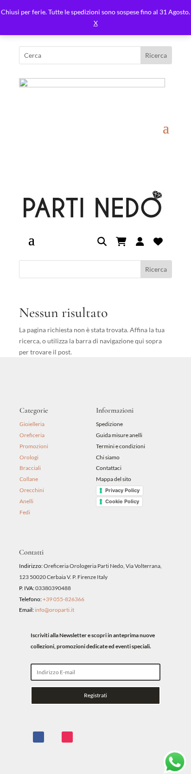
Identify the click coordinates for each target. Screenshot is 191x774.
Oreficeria (32, 435)
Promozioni (33, 446)
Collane (28, 478)
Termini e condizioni (121, 446)
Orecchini (31, 490)
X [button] (96, 23)
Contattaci (108, 467)
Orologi (28, 457)
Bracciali (30, 467)
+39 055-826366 (63, 599)
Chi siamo (108, 457)
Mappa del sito (113, 478)
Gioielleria (32, 424)
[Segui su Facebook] (38, 737)
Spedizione (109, 424)
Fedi (24, 512)
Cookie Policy (122, 501)
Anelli (26, 501)
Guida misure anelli (119, 435)
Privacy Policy (122, 490)
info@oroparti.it (54, 609)
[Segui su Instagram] (67, 737)
